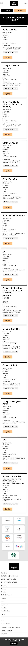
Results (3, 599)
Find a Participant (6, 630)
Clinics (3, 614)
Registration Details (10, 52)
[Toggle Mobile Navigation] (1, 3)
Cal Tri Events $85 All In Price (9, 576)
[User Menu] (25, 3)
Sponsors (4, 634)
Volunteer (4, 608)
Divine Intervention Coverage (9, 582)
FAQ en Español (5, 624)
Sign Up (7, 11)
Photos (3, 602)
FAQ (2, 621)
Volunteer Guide (5, 611)
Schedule (4, 586)
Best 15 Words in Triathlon (8, 579)
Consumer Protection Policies (10, 627)
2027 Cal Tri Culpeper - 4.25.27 (14, 18)
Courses (3, 592)
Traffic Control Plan (6, 595)
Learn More (16, 640)
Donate (20, 11)
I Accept (13, 643)
